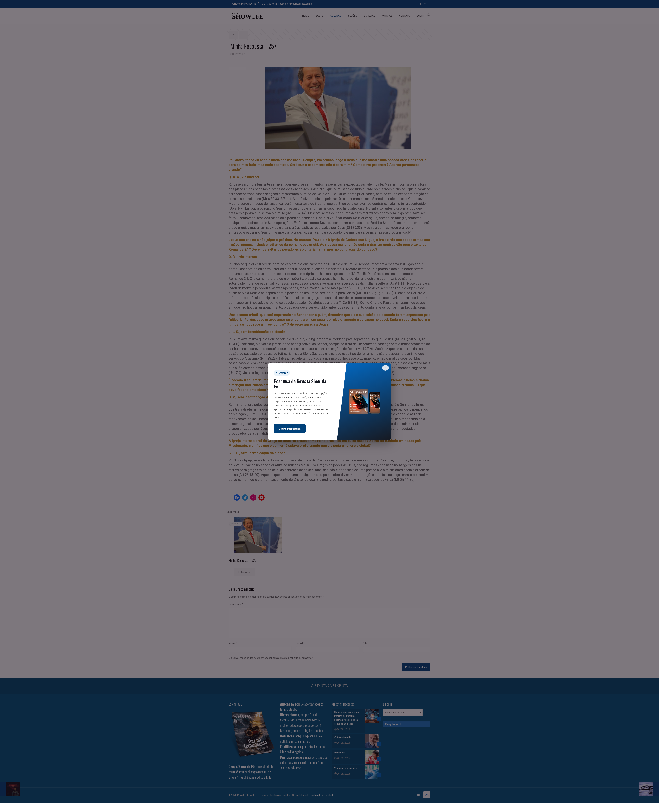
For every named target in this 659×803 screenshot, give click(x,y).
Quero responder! (289, 428)
